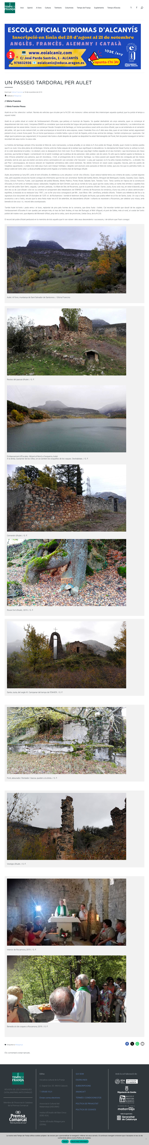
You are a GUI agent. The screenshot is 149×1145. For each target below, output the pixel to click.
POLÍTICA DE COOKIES (86, 1109)
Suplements (99, 8)
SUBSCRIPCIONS (83, 1086)
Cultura (48, 8)
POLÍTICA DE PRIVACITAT (87, 1103)
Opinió (30, 8)
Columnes (69, 8)
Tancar (65, 1141)
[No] (146, 1139)
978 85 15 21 (46, 1092)
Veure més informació (79, 1141)
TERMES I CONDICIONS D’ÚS (88, 1097)
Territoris (58, 8)
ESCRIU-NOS (81, 1080)
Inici (22, 8)
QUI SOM (80, 1074)
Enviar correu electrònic (50, 1097)
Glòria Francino (17, 92)
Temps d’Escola (113, 8)
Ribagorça (17, 96)
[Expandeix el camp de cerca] (141, 8)
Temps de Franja (84, 8)
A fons (38, 8)
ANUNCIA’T (81, 1092)
